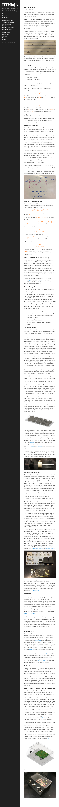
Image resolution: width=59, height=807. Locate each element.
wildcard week (41, 660)
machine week (35, 590)
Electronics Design (6, 24)
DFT (53, 596)
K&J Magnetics (30, 446)
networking (44, 717)
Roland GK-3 (40, 280)
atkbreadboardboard (38, 548)
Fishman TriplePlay (28, 280)
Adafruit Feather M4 (45, 547)
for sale (32, 442)
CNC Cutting (5, 19)
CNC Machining (5, 25)
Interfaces (4, 36)
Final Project (5, 17)
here (48, 738)
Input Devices (5, 31)
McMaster (39, 446)
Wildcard (4, 39)
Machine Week (5, 34)
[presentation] (39, 93)
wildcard (51, 717)
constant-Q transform (29, 613)
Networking (5, 37)
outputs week (46, 653)
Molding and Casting (7, 29)
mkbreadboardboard (50, 548)
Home (3, 13)
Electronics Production (7, 20)
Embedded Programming (8, 27)
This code (31, 649)
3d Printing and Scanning (8, 22)
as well (48, 383)
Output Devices (6, 32)
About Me (4, 15)
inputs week (38, 640)
